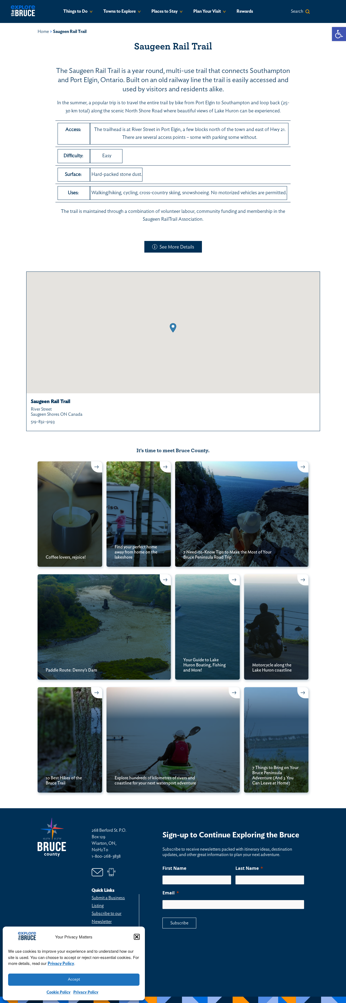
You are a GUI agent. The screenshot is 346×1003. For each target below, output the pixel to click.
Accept (74, 979)
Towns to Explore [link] (119, 11)
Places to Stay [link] (164, 11)
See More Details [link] (176, 247)
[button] (136, 937)
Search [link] (297, 11)
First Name (174, 868)
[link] (339, 34)
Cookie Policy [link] (58, 992)
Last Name (247, 868)
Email (168, 893)
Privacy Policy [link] (61, 963)
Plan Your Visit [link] (207, 11)
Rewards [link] (245, 11)
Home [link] (43, 31)
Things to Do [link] (75, 11)
